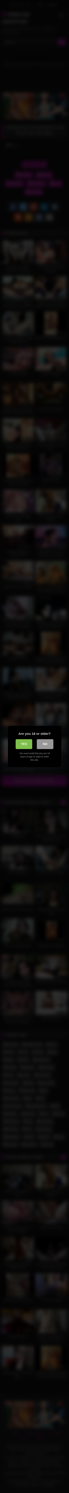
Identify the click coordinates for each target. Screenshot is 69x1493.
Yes (24, 744)
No (45, 744)
